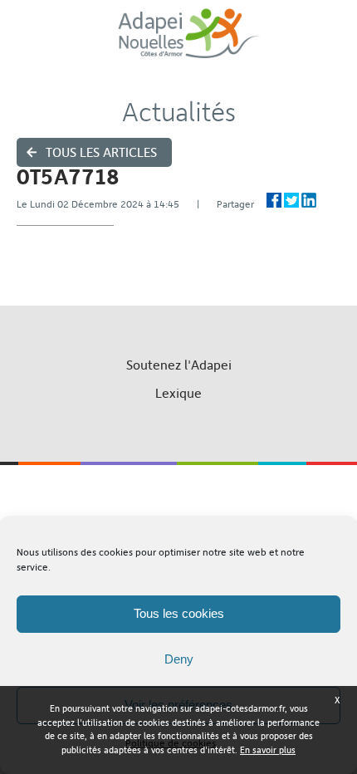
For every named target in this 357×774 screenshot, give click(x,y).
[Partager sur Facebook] (274, 200)
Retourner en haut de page (179, 485)
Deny (178, 659)
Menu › (333, 41)
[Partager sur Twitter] (291, 200)
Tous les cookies (179, 613)
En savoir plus (268, 750)
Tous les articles (101, 152)
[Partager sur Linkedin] (308, 200)
